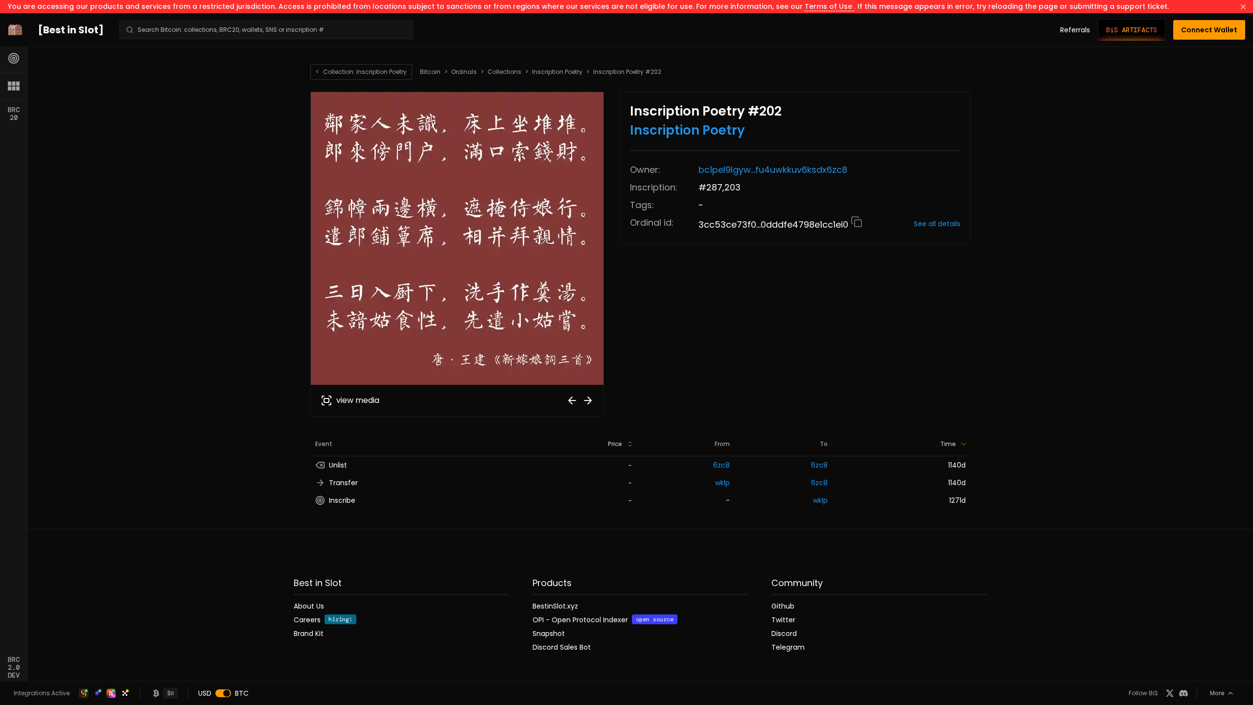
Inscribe (342, 500)
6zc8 (721, 465)
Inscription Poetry (557, 72)
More (1217, 693)
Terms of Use (829, 6)
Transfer (343, 483)
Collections (504, 72)
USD (204, 693)
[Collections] (13, 85)
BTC (242, 693)
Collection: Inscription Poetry (361, 72)
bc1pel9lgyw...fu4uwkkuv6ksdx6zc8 (772, 170)
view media (357, 400)
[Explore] (13, 58)
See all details (937, 224)
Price (615, 444)
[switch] (223, 693)
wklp (722, 483)
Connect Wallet (1209, 30)
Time (948, 444)
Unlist (338, 465)
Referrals (1075, 30)
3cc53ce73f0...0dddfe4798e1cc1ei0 (774, 224)
